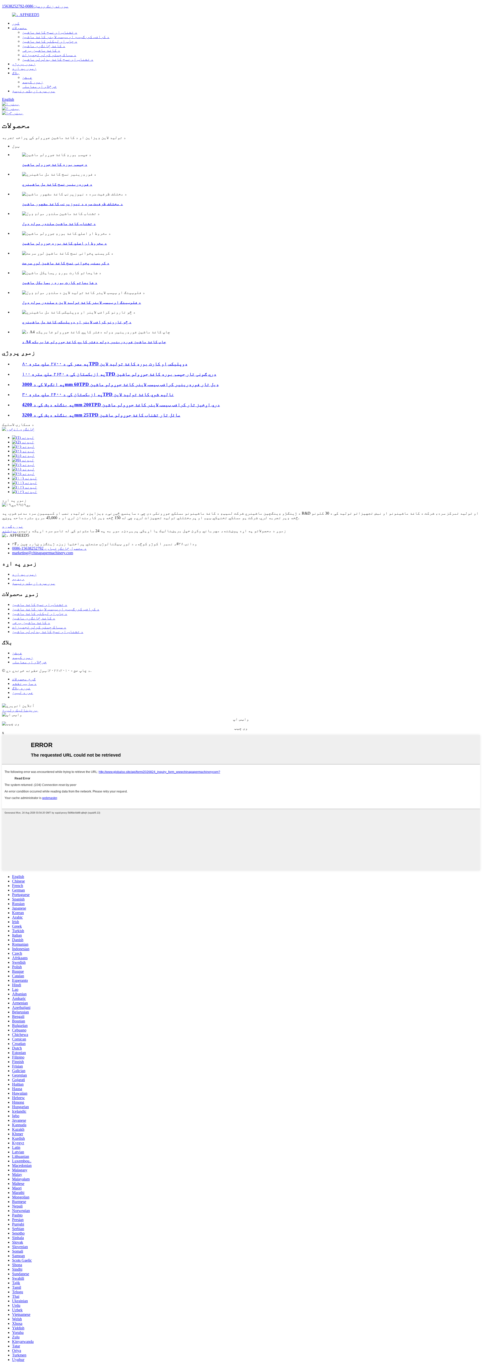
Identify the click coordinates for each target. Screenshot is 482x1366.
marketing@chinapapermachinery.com (42, 553)
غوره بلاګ (21, 688)
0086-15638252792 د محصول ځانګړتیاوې (49, 548)
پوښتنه (9, 531)
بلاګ (16, 73)
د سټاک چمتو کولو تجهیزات (49, 55)
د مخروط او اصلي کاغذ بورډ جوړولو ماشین (64, 243)
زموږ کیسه (32, 82)
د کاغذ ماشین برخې (41, 50)
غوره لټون (22, 692)
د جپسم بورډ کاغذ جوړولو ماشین (54, 164)
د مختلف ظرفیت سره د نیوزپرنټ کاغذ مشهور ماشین (72, 204)
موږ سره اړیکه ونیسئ (33, 91)
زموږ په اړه (24, 68)
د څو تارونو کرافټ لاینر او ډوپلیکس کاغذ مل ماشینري (77, 322)
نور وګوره (12, 526)
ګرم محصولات (24, 679)
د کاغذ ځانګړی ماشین (43, 46)
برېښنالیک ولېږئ (20, 710)
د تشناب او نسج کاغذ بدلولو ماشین (57, 59)
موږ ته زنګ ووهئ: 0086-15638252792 (35, 6)
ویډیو (18, 579)
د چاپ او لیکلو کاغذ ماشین (49, 41)
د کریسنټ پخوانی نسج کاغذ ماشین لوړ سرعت (65, 263)
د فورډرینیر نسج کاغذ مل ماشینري (57, 184)
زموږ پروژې (24, 64)
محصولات (19, 28)
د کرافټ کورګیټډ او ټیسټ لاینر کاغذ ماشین (65, 37)
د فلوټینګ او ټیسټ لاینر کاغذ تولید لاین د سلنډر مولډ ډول (81, 302)
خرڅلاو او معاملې (39, 86)
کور (16, 23)
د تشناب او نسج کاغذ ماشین (49, 32)
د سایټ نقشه (24, 683)
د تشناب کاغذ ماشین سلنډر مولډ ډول (59, 223)
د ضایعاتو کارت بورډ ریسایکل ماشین (59, 282)
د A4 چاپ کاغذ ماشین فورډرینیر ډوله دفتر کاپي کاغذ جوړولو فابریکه (94, 342)
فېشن (27, 77)
